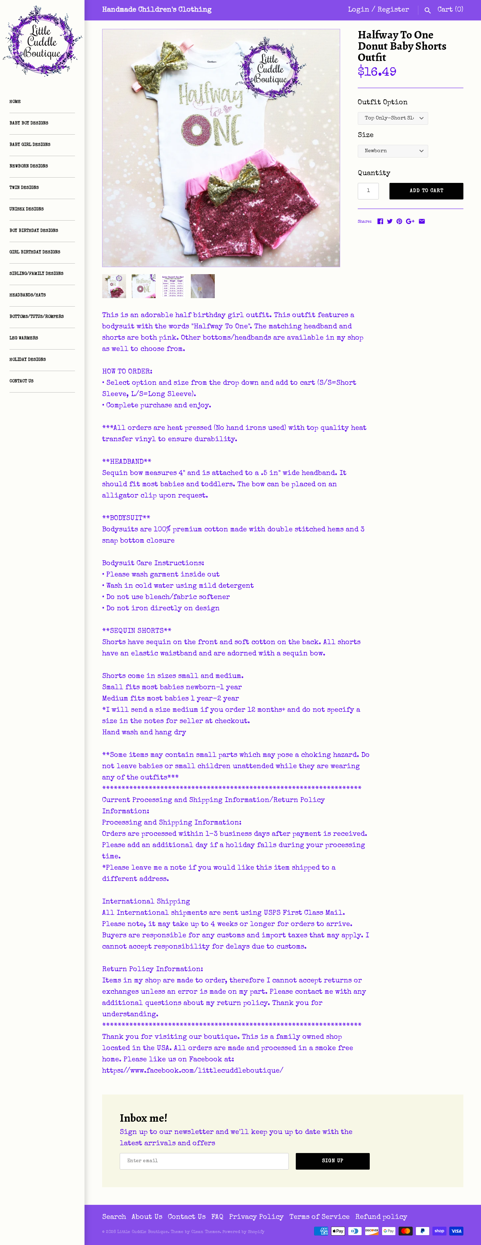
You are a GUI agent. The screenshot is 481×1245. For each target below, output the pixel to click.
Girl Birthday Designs (35, 253)
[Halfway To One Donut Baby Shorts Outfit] (221, 148)
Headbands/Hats (28, 296)
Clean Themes (205, 1232)
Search (114, 1217)
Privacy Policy (256, 1217)
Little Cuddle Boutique (142, 1232)
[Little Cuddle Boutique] (42, 42)
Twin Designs (24, 188)
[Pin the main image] (399, 221)
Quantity (374, 173)
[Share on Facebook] (380, 221)
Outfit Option (383, 102)
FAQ (217, 1217)
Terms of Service (319, 1217)
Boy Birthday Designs (34, 231)
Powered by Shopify (243, 1232)
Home (15, 102)
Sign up (333, 1161)
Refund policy (381, 1217)
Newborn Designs (29, 167)
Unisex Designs (27, 210)
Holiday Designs (28, 360)
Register (393, 10)
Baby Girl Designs (30, 145)
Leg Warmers (24, 339)
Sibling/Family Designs (36, 274)
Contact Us (21, 382)
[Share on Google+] (410, 221)
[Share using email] (421, 221)
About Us (147, 1217)
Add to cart (426, 191)
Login (358, 10)
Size (366, 135)
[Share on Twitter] (390, 221)
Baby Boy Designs (29, 124)
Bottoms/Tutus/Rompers (37, 317)
